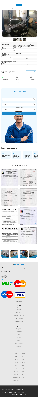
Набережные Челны (16, 377)
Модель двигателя (19, 107)
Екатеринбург (16, 360)
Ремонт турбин (19, 316)
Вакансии (19, 332)
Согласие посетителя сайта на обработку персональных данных (12, 389)
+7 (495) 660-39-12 (6, 271)
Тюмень (22, 371)
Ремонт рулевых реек (19, 318)
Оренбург (22, 357)
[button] (36, 11)
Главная (2, 8)
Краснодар (16, 374)
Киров (16, 368)
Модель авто (19, 102)
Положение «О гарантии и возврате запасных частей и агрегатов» (12, 392)
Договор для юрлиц (19, 346)
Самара (22, 365)
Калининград (16, 363)
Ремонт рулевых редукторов (19, 319)
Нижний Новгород (16, 380)
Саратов (22, 366)
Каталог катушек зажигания (19, 344)
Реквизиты (19, 338)
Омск (22, 356)
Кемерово (16, 366)
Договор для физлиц (19, 347)
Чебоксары (22, 375)
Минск (16, 375)
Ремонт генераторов (19, 313)
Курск (16, 369)
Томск (22, 369)
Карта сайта (19, 337)
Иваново (16, 362)
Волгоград (16, 357)
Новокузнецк (22, 354)
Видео (19, 334)
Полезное (19, 335)
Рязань (22, 363)
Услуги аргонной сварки (19, 322)
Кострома (16, 371)
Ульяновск (22, 372)
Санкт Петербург (16, 354)
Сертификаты (19, 340)
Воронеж (16, 359)
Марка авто (19, 96)
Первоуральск (22, 360)
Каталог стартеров (19, 341)
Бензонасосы (19, 310)
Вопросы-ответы (19, 331)
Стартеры (19, 307)
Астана (16, 356)
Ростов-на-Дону (22, 362)
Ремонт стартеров (19, 312)
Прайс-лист (19, 329)
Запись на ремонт (19, 328)
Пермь (22, 359)
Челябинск (22, 377)
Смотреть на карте (30, 71)
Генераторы (19, 309)
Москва (16, 353)
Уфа (22, 374)
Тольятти (22, 368)
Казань (16, 365)
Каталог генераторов (19, 343)
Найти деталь (18, 113)
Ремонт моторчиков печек (19, 315)
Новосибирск (22, 353)
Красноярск (16, 372)
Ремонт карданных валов (19, 321)
